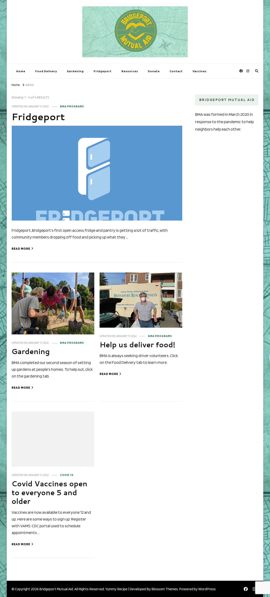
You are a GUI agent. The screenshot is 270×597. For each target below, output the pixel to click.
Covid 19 (66, 475)
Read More (21, 249)
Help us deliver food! (137, 344)
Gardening (75, 71)
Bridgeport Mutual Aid (56, 589)
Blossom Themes (164, 589)
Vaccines (200, 71)
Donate (154, 71)
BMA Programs (72, 106)
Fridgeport (103, 71)
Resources (130, 71)
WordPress (207, 589)
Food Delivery (46, 71)
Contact (176, 71)
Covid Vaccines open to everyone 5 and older (49, 492)
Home (20, 71)
